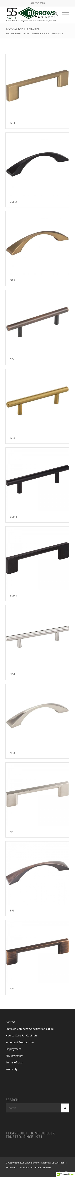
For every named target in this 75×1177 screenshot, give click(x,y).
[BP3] (37, 873)
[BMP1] (37, 558)
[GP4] (37, 400)
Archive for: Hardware (23, 29)
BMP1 (13, 595)
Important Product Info (20, 1042)
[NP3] (37, 715)
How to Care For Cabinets (22, 1035)
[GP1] (37, 85)
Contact (10, 1022)
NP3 (12, 753)
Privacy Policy (14, 1055)
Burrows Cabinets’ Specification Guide (30, 1029)
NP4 (12, 674)
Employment (13, 1049)
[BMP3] (37, 164)
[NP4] (37, 637)
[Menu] (63, 14)
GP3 (12, 280)
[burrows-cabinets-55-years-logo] (31, 14)
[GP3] (37, 243)
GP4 (12, 438)
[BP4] (37, 322)
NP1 (12, 831)
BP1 (12, 989)
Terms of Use (14, 1062)
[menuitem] (54, 14)
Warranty (12, 1069)
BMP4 (13, 516)
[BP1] (37, 951)
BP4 (12, 359)
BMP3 (13, 201)
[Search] (54, 14)
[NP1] (37, 794)
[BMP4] (37, 479)
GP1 (12, 123)
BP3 (12, 910)
